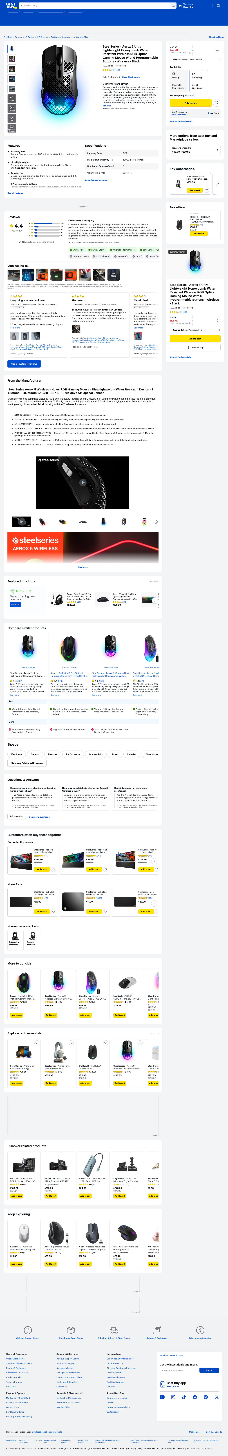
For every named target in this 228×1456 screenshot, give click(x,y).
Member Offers (63, 1407)
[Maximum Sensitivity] (111, 160)
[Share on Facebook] (194, 1397)
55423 (191, 95)
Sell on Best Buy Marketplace (120, 1358)
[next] (156, 325)
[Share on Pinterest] (205, 1397)
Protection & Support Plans (69, 1377)
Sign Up (209, 1370)
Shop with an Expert (65, 1363)
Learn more (173, 1386)
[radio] (179, 81)
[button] (189, 53)
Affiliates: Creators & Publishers (121, 1368)
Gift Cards (11, 1386)
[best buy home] (11, 5)
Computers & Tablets (24, 37)
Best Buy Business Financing (19, 1416)
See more (107, 106)
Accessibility (11, 1441)
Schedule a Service (65, 1368)
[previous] (10, 325)
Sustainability (113, 1412)
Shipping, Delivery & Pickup (19, 1363)
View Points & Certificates (68, 1402)
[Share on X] (216, 1397)
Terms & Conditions (23, 1442)
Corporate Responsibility (118, 1407)
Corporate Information (117, 1398)
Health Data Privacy (83, 1442)
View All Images (28, 667)
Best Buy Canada (214, 1432)
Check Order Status (15, 1358)
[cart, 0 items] (218, 5)
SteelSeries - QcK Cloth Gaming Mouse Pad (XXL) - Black (45, 894)
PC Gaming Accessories (62, 37)
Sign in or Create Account (172, 1355)
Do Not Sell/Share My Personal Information (107, 1442)
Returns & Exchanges (16, 1368)
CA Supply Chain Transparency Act (205, 1442)
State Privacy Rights (66, 1442)
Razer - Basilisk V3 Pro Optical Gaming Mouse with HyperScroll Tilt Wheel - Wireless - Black (68, 674)
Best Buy (8, 37)
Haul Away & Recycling (67, 1382)
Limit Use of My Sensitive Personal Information (144, 1442)
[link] (24, 364)
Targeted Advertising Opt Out (178, 1442)
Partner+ (111, 1386)
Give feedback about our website (46, 1432)
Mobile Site (194, 1432)
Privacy (39, 1441)
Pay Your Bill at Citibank (17, 1402)
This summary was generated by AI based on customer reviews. (95, 242)
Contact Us (61, 1386)
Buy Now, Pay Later (15, 1412)
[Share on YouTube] (162, 1397)
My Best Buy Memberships (68, 1398)
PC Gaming (42, 37)
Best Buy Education (116, 1377)
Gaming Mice (82, 37)
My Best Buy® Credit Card (18, 1398)
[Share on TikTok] (183, 1397)
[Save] (216, 103)
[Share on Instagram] (173, 1397)
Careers (110, 1402)
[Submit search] (173, 5)
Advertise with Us (115, 1363)
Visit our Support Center (67, 1358)
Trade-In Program (14, 1382)
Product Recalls (13, 1377)
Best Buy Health (114, 1372)
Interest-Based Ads (50, 1442)
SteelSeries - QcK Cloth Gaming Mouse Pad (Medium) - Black (96, 894)
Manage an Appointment (68, 1372)
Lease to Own (12, 1407)
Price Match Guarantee (17, 1372)
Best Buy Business (115, 1382)
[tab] (16, 754)
